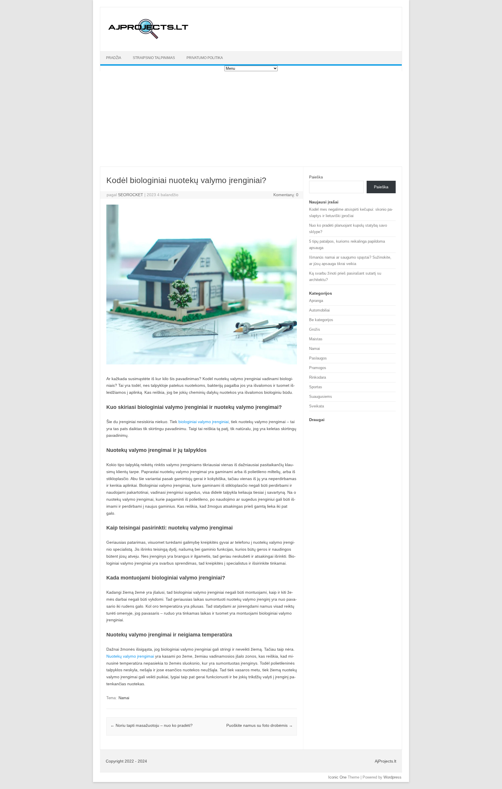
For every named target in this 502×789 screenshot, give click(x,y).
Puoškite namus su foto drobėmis (259, 725)
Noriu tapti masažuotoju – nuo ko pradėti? (151, 725)
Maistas (315, 339)
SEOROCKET (130, 194)
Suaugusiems (320, 396)
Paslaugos (318, 358)
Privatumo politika (205, 58)
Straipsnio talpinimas (154, 58)
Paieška (316, 177)
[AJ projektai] (148, 41)
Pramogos (317, 368)
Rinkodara (317, 377)
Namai (124, 698)
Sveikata (316, 406)
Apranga (316, 300)
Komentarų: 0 (285, 194)
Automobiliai (319, 310)
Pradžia (113, 58)
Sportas (315, 387)
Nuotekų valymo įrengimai (130, 656)
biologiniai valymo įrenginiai (203, 421)
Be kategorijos (321, 320)
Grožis (314, 329)
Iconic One (337, 777)
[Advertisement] (251, 119)
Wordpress (392, 777)
